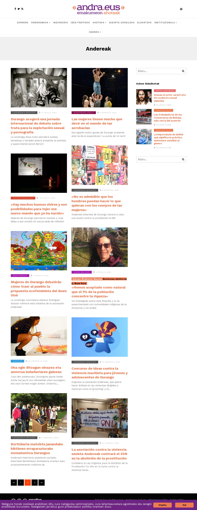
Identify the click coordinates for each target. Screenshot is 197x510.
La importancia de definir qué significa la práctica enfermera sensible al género (168, 139)
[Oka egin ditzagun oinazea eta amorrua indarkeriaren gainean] (39, 336)
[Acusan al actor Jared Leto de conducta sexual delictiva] (144, 97)
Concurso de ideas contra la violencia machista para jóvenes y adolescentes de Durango (100, 373)
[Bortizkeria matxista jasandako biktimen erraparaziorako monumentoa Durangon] (39, 413)
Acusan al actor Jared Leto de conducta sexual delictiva (170, 98)
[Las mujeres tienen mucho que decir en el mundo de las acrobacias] (100, 87)
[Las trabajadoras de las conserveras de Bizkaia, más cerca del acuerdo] (144, 116)
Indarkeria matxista (24, 112)
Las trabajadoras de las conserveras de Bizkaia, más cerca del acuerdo (168, 117)
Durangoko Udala (84, 112)
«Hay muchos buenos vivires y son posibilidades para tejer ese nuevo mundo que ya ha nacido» (39, 209)
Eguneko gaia (163, 110)
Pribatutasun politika (157, 500)
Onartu (162, 505)
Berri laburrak (164, 90)
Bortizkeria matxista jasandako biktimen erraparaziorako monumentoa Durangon (37, 448)
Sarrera (22, 22)
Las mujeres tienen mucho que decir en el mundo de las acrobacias (97, 123)
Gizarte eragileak (122, 22)
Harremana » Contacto (136, 500)
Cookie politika (177, 500)
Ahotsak (98, 22)
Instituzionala (164, 22)
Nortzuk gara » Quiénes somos (109, 500)
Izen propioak (80, 22)
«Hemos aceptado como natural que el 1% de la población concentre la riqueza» (99, 287)
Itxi (184, 505)
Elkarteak (144, 22)
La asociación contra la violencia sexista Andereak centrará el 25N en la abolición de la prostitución (99, 454)
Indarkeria (60, 22)
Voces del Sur (81, 272)
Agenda (94, 32)
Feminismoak (39, 22)
